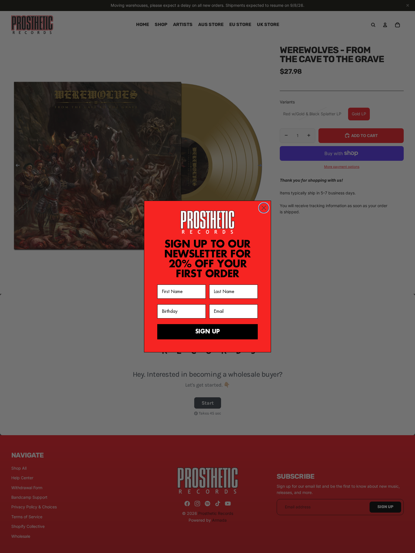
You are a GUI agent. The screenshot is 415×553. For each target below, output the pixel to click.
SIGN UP (207, 332)
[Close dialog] (264, 208)
